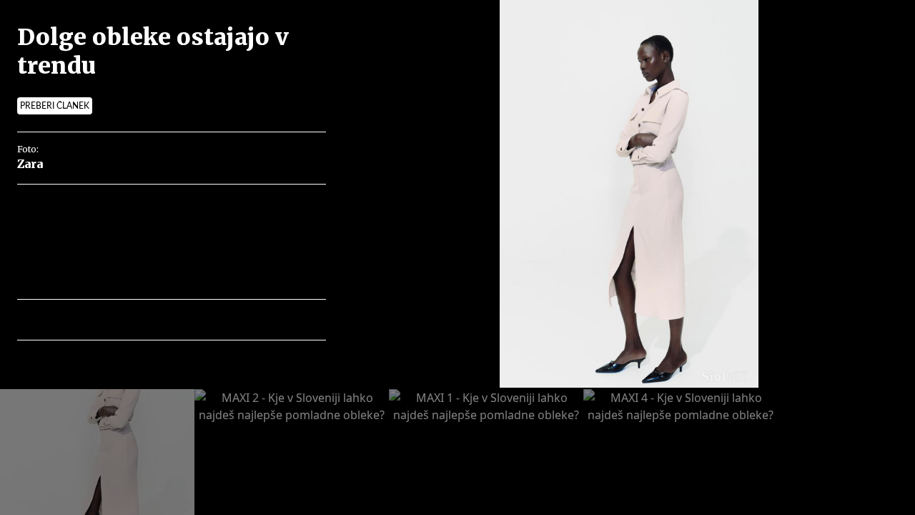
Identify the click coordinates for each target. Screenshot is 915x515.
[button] (90, 319)
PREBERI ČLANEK (54, 106)
